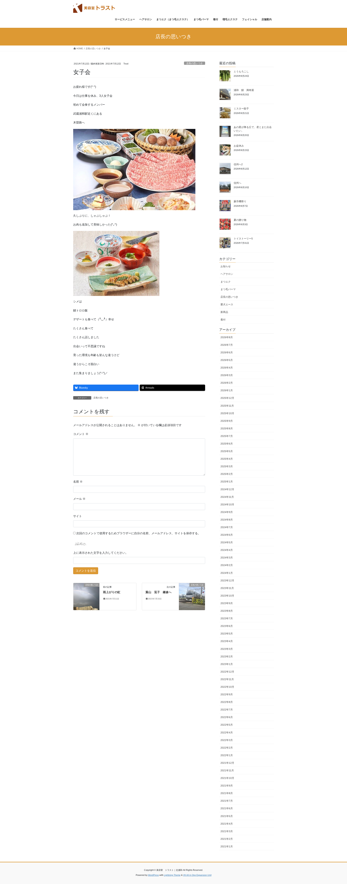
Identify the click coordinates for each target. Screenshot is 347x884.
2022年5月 (226, 724)
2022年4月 (226, 732)
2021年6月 (226, 808)
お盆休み (239, 145)
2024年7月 (226, 527)
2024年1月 (226, 572)
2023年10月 (227, 595)
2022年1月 (226, 755)
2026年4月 (226, 367)
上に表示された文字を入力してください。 (100, 552)
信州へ (237, 182)
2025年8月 (226, 428)
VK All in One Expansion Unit (197, 875)
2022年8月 (226, 702)
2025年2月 (226, 474)
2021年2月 (226, 838)
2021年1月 (226, 846)
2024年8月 (226, 519)
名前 (78, 481)
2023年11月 (227, 588)
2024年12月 (227, 489)
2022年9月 (226, 694)
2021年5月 (226, 816)
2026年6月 (226, 352)
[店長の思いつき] (86, 596)
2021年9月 (226, 785)
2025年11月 (227, 405)
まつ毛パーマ (228, 289)
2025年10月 (227, 413)
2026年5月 (226, 360)
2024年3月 (226, 557)
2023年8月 (226, 610)
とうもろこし (241, 71)
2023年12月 (227, 580)
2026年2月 (226, 382)
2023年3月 (226, 648)
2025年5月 (226, 451)
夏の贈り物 (240, 219)
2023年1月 (226, 664)
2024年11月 (227, 496)
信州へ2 (238, 164)
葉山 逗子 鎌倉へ (158, 592)
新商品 (224, 312)
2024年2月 (226, 565)
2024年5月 (226, 542)
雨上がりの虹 (111, 592)
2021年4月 (226, 823)
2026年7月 (226, 344)
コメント (80, 434)
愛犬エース (226, 304)
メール (79, 498)
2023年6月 (226, 626)
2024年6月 (226, 534)
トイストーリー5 (243, 238)
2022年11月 (227, 679)
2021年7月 (226, 800)
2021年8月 (226, 793)
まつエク (225, 281)
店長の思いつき (194, 63)
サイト (77, 516)
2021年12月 (227, 762)
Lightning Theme (172, 875)
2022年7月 (226, 709)
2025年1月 (226, 481)
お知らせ (225, 266)
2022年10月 (227, 686)
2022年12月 (227, 671)
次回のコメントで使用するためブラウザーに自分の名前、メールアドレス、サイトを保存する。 (138, 533)
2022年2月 (226, 747)
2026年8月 (226, 337)
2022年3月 (226, 740)
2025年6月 (226, 443)
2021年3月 (226, 831)
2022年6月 (226, 717)
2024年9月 (226, 512)
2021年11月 (227, 770)
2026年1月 (226, 390)
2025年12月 (227, 397)
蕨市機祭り (240, 201)
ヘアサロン (226, 273)
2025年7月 (226, 436)
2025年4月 (226, 458)
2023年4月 (226, 641)
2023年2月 (226, 656)
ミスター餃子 (241, 108)
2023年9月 (226, 603)
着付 (223, 319)
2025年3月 (226, 466)
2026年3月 (226, 375)
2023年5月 (226, 633)
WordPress (153, 875)
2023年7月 (226, 618)
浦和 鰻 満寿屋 (244, 90)
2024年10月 (227, 504)
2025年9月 (226, 420)
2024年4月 (226, 550)
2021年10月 (227, 778)
